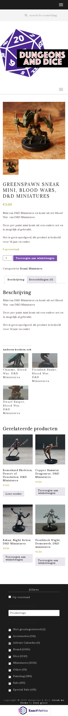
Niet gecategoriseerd (29, 629)
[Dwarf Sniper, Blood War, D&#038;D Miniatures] (15, 392)
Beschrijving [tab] (15, 279)
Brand (23, 268)
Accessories (24, 636)
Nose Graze (40, 702)
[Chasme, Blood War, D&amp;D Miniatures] (15, 360)
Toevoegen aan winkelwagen (35, 258)
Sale (19, 682)
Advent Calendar (26, 642)
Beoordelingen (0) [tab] (41, 279)
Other (20, 669)
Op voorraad (21, 597)
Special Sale (24, 689)
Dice (20, 656)
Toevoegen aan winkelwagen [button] (48, 492)
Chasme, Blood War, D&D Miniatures (15, 373)
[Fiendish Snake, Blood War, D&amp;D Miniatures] (44, 360)
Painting (22, 676)
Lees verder (13, 493)
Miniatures (35, 268)
